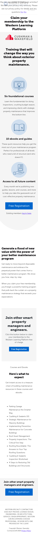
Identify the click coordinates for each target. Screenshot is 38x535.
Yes (21, 12)
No (25, 12)
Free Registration (19, 205)
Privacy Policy (26, 531)
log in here (26, 213)
